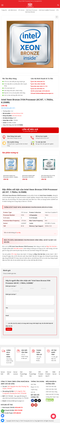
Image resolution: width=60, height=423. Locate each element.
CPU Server (21, 10)
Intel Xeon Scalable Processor (47, 10)
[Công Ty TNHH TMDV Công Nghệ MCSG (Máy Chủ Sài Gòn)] (30, 5)
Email (7, 315)
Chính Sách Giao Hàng (51, 391)
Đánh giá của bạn (11, 286)
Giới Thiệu (33, 384)
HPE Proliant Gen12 (40, 374)
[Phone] (2, 411)
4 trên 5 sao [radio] (38, 288)
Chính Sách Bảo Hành (51, 389)
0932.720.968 (18, 410)
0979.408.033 (46, 91)
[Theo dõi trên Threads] (39, 400)
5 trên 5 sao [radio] (9, 291)
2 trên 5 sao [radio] (16, 288)
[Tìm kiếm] (58, 5)
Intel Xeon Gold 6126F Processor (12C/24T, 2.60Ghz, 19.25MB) (28, 176)
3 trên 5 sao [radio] (26, 288)
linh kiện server (18, 248)
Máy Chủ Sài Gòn (51, 246)
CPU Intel (14, 254)
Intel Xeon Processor (31, 10)
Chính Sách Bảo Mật (51, 386)
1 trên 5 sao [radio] (8, 288)
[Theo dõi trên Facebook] (32, 400)
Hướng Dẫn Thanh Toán (52, 397)
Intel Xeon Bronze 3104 (17, 113)
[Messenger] (2, 420)
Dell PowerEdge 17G (23, 374)
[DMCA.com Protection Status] (50, 400)
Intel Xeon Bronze (16, 115)
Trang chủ (4, 10)
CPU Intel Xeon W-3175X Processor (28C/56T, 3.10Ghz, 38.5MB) (48, 176)
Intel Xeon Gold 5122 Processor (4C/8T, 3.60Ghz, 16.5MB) (11, 176)
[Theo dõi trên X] (35, 400)
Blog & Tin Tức (35, 387)
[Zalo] (2, 415)
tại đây (19, 232)
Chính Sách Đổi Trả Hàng (52, 394)
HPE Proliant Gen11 (47, 374)
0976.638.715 (19, 407)
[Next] (57, 169)
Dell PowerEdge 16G (32, 374)
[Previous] (2, 169)
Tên (7, 308)
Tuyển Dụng (34, 389)
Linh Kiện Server (12, 10)
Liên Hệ (33, 392)
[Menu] (2, 5)
